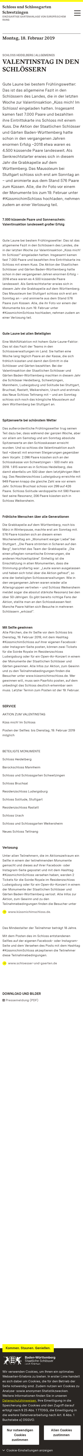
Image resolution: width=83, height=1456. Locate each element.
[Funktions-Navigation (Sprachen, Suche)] (77, 13)
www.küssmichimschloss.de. (29, 912)
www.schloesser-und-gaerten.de (32, 963)
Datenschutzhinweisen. (19, 1400)
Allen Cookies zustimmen (61, 1432)
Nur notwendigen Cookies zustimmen (20, 1435)
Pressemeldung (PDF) (22, 1000)
